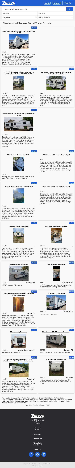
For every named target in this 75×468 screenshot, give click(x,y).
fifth (70, 96)
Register (56, 3)
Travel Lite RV (6, 398)
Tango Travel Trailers (8, 401)
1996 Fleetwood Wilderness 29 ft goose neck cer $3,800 (19, 114)
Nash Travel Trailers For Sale (10, 399)
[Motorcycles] (43, 421)
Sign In (47, 3)
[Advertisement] (56, 42)
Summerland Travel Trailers (64, 399)
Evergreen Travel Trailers (46, 398)
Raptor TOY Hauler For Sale (62, 401)
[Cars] (32, 421)
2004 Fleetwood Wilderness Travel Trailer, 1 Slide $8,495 (19, 31)
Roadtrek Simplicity (30, 401)
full (29, 54)
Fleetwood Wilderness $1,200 (19, 226)
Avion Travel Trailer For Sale (45, 401)
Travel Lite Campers (32, 398)
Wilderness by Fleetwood (56, 293)
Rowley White (23, 402)
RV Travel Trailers (59, 398)
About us (37, 428)
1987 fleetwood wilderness (56, 264)
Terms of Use (37, 438)
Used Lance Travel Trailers (18, 398)
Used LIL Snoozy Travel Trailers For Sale (31, 399)
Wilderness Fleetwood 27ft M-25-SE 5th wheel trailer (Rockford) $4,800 (56, 73)
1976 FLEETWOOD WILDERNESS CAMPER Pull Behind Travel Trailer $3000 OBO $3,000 (18, 73)
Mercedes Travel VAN (50, 399)
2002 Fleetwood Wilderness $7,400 (18, 155)
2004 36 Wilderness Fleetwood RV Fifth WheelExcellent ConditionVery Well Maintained (18, 360)
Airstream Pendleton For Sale (10, 402)
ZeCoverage (37, 434)
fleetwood (9, 96)
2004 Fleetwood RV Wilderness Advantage (56, 332)
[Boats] (39, 421)
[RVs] (36, 421)
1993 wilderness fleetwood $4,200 (56, 226)
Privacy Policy (37, 443)
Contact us (37, 449)
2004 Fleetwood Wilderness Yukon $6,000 (56, 155)
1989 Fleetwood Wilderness (19, 264)
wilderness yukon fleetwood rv (56, 359)
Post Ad (67, 3)
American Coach (19, 401)
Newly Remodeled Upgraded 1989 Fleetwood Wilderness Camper (19, 294)
